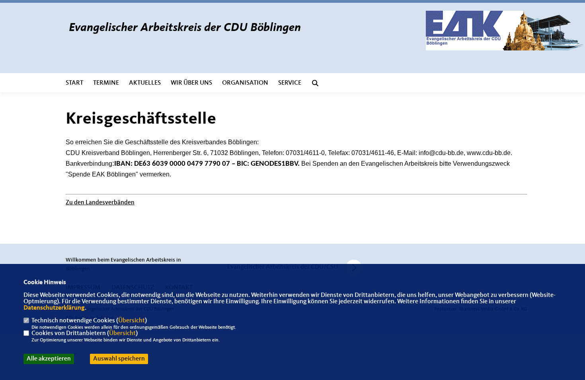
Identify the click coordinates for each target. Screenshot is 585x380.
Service (289, 83)
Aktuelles (145, 83)
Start (74, 83)
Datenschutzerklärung (54, 308)
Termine (106, 83)
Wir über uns (191, 83)
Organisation (245, 83)
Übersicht (131, 321)
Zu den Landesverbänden (100, 203)
